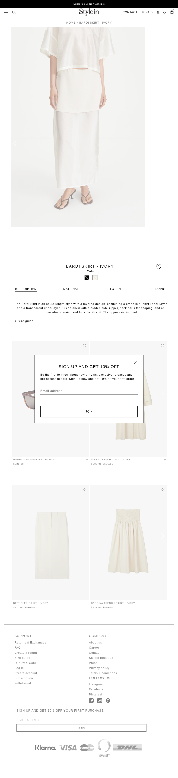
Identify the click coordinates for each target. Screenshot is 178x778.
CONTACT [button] (130, 12)
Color (91, 271)
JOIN (89, 411)
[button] (6, 12)
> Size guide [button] (24, 321)
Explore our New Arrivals (89, 4)
